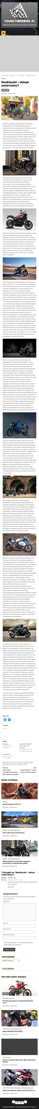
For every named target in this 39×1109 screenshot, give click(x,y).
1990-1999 (6, 1029)
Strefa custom (7, 1057)
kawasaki (20, 762)
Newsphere (24, 1107)
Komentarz (7, 901)
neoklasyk (26, 762)
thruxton (14, 764)
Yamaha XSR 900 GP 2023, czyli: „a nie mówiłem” (25, 745)
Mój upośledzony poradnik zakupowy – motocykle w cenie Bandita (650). (17, 862)
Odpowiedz (11, 887)
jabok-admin (12, 93)
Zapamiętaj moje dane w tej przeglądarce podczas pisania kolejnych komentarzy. (18, 944)
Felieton (3, 78)
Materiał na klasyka (15, 1088)
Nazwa (5, 923)
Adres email (7, 929)
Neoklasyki (6, 744)
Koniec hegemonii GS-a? (12, 804)
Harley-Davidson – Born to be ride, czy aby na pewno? (28, 770)
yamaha (24, 764)
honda (14, 762)
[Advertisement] (19, 54)
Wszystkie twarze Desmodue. (14, 833)
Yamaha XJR (6, 754)
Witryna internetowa (9, 934)
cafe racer (9, 762)
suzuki (8, 764)
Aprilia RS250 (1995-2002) (12, 1031)
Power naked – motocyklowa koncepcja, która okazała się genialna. (11, 771)
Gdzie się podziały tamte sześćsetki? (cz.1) (19, 1090)
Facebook (8, 969)
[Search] (36, 33)
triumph (19, 764)
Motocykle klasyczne (14, 830)
